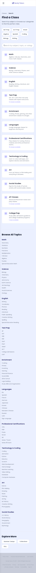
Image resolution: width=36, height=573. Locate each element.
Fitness (4, 366)
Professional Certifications (13, 424)
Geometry (5, 243)
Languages (7, 389)
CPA (3, 427)
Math (4, 239)
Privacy (14, 565)
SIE (3, 437)
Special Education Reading (10, 322)
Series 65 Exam (6, 443)
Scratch (4, 462)
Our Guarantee (21, 565)
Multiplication (6, 253)
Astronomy (5, 280)
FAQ (5, 546)
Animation (5, 454)
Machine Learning (7, 469)
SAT (3, 334)
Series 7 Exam (6, 440)
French (4, 398)
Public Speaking (7, 315)
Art (3, 482)
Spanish (15, 34)
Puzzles (4, 261)
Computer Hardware (8, 477)
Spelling (4, 320)
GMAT (4, 347)
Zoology (4, 293)
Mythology (5, 526)
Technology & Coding (11, 448)
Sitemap (17, 567)
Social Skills (5, 376)
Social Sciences (7, 290)
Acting (4, 499)
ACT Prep (16, 30)
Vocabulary (5, 304)
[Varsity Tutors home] (18, 3)
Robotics (4, 459)
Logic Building (6, 381)
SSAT (3, 341)
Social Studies (8, 512)
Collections (23, 541)
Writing (14, 38)
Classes (4, 13)
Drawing (4, 491)
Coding (24, 34)
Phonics (4, 307)
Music (4, 494)
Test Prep (6, 328)
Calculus (4, 256)
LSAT (3, 354)
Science (5, 269)
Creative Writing (7, 317)
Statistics (5, 245)
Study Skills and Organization (11, 384)
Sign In (30, 567)
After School (6, 379)
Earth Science (6, 283)
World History (6, 518)
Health (4, 288)
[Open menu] (3, 3)
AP (2, 331)
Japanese (5, 403)
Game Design (6, 467)
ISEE (3, 339)
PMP (3, 430)
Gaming (4, 371)
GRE (3, 336)
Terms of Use (30, 565)
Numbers (5, 248)
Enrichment (7, 360)
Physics (4, 277)
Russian (4, 413)
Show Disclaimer (6, 565)
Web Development (8, 464)
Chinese (4, 408)
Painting (4, 496)
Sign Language (6, 418)
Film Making (5, 488)
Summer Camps (9, 541)
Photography (6, 507)
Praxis (3, 432)
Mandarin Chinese (7, 411)
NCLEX (25, 30)
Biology (5, 38)
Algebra (6, 34)
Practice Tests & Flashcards (18, 556)
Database (5, 475)
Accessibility (23, 567)
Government (6, 523)
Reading (4, 309)
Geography (5, 520)
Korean (4, 405)
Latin (3, 416)
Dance (4, 486)
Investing (5, 368)
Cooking (4, 363)
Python (4, 456)
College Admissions (8, 352)
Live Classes (30, 556)
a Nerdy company (8, 567)
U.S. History (5, 515)
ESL (3, 392)
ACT (3, 349)
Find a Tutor (6, 556)
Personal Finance (7, 373)
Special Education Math (9, 264)
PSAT (3, 344)
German (4, 400)
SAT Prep (6, 30)
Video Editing (6, 472)
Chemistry (5, 275)
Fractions (5, 251)
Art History (5, 501)
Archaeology (6, 285)
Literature (5, 312)
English (5, 298)
